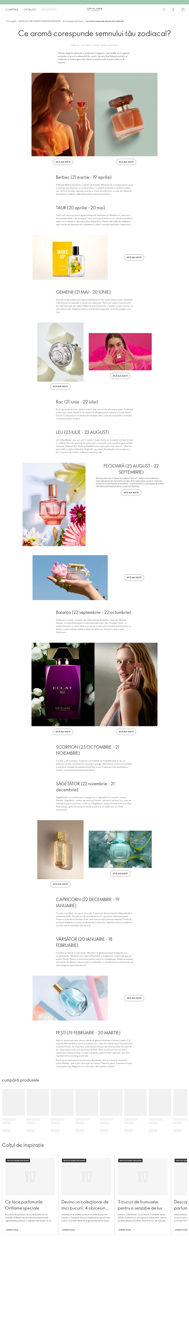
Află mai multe (63, 162)
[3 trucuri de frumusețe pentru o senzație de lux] (143, 1195)
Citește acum (12, 1230)
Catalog (30, 9)
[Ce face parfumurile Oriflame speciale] (30, 1195)
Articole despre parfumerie (73, 21)
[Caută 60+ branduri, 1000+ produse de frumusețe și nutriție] (164, 9)
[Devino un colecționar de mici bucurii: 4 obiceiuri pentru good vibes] (86, 1195)
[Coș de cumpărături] (183, 9)
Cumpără (12, 9)
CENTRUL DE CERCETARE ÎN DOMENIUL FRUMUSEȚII (39, 21)
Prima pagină (11, 21)
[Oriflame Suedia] (94, 9)
